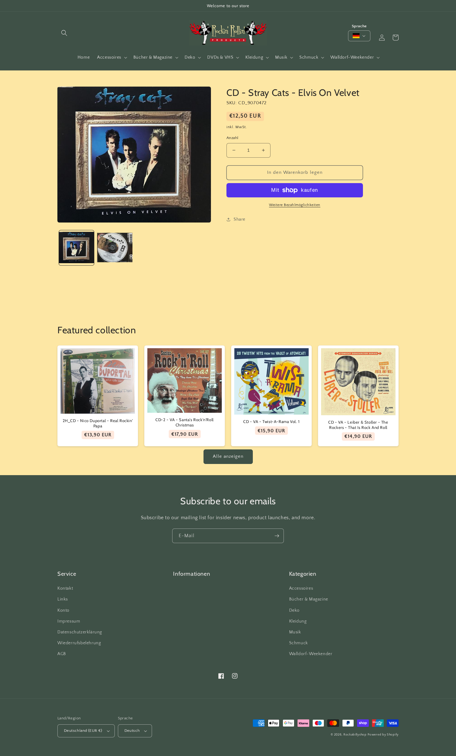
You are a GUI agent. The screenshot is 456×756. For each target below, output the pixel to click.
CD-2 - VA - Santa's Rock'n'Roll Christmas (184, 422)
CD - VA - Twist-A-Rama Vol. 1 (271, 421)
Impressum (68, 621)
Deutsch (132, 730)
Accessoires (301, 588)
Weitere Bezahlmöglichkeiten (294, 205)
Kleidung (298, 621)
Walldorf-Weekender (311, 653)
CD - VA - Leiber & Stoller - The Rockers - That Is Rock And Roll (358, 425)
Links (62, 599)
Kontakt (65, 588)
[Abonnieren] (277, 536)
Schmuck (298, 643)
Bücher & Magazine (308, 599)
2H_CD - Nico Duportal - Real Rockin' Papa (98, 423)
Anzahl (232, 138)
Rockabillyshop (355, 734)
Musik (295, 632)
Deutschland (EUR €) (83, 730)
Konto (63, 610)
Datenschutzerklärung (79, 632)
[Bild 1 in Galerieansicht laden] (76, 247)
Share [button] (239, 219)
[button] (64, 33)
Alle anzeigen (228, 456)
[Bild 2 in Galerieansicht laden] (114, 247)
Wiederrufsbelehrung (79, 643)
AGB (61, 653)
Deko (294, 610)
